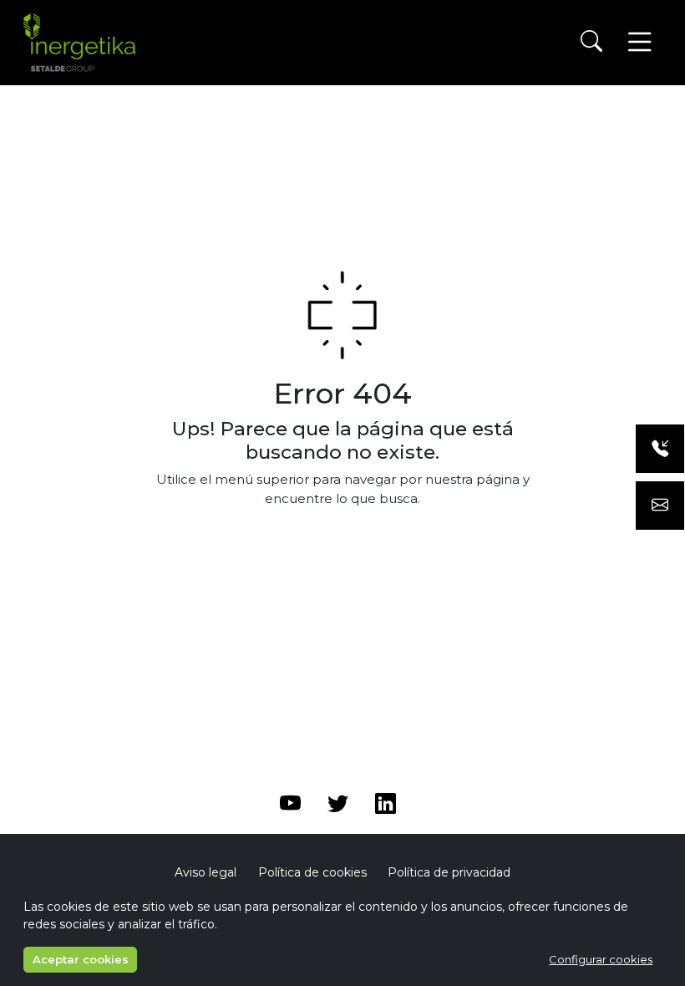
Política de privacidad (449, 872)
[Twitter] (338, 807)
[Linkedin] (385, 807)
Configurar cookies (600, 959)
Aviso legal (205, 872)
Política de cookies (312, 872)
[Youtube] (290, 807)
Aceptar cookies (81, 959)
